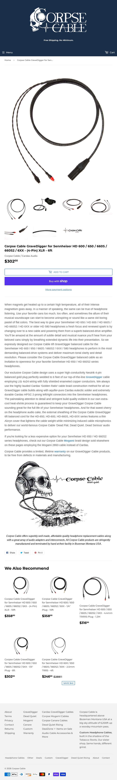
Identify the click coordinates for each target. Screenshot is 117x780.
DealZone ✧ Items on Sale (57, 728)
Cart (112, 52)
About (8, 711)
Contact (9, 724)
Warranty (28, 733)
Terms (8, 716)
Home (8, 60)
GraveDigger (94, 377)
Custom (28, 728)
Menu (9, 52)
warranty (60, 451)
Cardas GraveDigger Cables (57, 711)
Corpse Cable (18, 768)
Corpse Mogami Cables (55, 716)
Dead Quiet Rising (52, 724)
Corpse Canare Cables (54, 720)
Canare (27, 724)
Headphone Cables (15, 758)
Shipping (10, 733)
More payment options (58, 289)
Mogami (28, 720)
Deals (39, 758)
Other (30, 758)
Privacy (9, 720)
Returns (9, 728)
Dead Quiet (29, 716)
